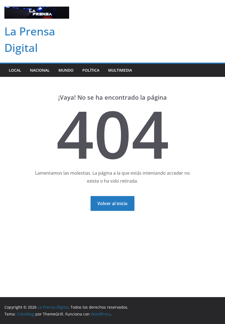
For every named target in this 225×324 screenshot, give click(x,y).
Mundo (66, 70)
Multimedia (120, 70)
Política (90, 70)
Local (15, 70)
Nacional (40, 70)
